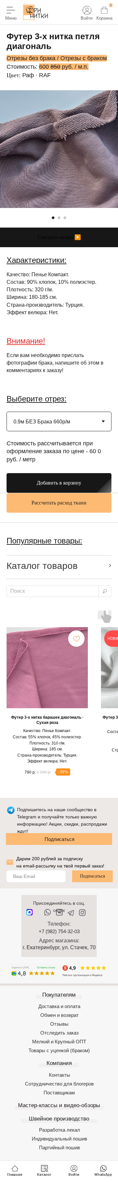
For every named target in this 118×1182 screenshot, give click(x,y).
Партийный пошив (59, 1147)
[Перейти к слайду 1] (53, 217)
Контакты (59, 1075)
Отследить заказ (59, 1033)
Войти (86, 18)
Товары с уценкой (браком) (59, 1050)
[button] (59, 237)
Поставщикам (59, 1092)
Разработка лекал (59, 1130)
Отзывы (59, 1024)
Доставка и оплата (59, 1006)
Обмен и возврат (59, 1015)
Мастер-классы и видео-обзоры (59, 1105)
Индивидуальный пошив (59, 1138)
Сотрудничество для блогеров (59, 1084)
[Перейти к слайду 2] (59, 217)
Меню (11, 18)
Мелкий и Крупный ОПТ (59, 1041)
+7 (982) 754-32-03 (59, 931)
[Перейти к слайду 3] (65, 217)
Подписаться (59, 839)
